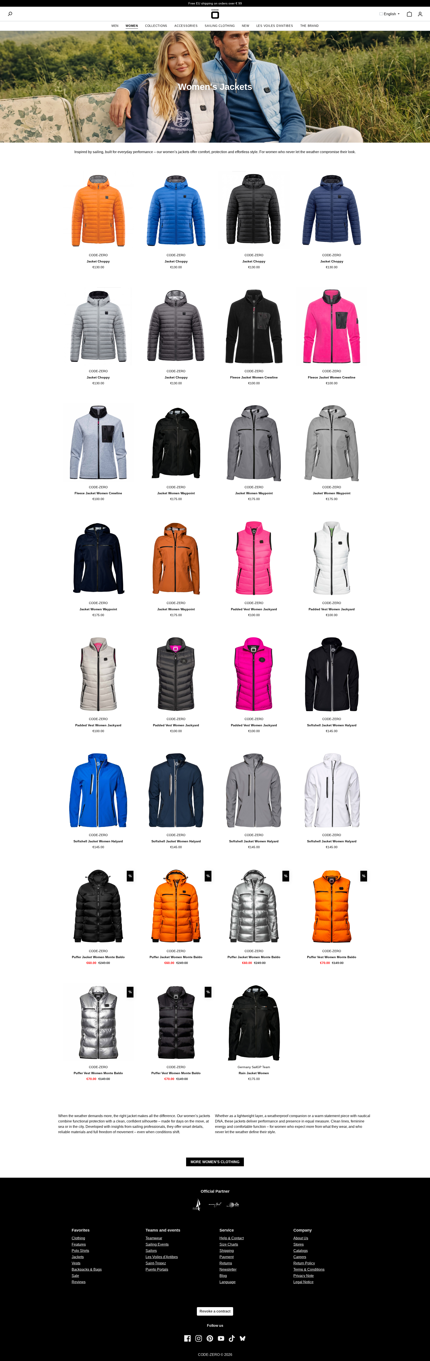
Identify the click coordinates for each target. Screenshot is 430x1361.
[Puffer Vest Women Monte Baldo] (332, 906)
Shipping (226, 1251)
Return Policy (304, 1263)
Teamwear (154, 1238)
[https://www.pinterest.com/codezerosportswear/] (209, 1338)
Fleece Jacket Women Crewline (254, 377)
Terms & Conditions (309, 1269)
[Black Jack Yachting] (215, 1204)
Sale (75, 1276)
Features (79, 1244)
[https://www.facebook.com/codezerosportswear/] (187, 1338)
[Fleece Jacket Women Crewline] (254, 326)
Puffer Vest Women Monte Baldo (331, 957)
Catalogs (300, 1251)
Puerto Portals (157, 1269)
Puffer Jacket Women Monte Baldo (98, 957)
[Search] (9, 13)
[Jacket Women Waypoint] (176, 442)
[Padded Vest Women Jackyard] (254, 558)
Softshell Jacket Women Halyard (332, 725)
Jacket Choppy (98, 261)
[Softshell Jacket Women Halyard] (332, 674)
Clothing (78, 1238)
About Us (300, 1238)
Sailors (151, 1251)
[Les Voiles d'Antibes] (197, 1204)
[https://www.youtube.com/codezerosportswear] (221, 1338)
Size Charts (228, 1244)
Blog (223, 1276)
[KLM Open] (233, 1204)
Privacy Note (303, 1276)
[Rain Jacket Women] (254, 1022)
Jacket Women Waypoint (176, 493)
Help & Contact (231, 1238)
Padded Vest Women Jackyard (254, 609)
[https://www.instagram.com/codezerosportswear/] (198, 1338)
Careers (299, 1257)
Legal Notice (303, 1282)
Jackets (78, 1257)
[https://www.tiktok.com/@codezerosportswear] (232, 1338)
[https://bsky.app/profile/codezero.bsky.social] (242, 1338)
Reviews (79, 1282)
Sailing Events (157, 1244)
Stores (298, 1244)
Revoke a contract (215, 1311)
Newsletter (227, 1269)
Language (227, 1282)
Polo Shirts (80, 1251)
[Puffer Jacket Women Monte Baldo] (98, 906)
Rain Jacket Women (254, 1073)
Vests (76, 1263)
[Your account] (420, 14)
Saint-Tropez (156, 1263)
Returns (225, 1263)
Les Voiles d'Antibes (162, 1257)
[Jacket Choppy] (98, 210)
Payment (226, 1257)
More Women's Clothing (215, 1162)
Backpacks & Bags (87, 1269)
